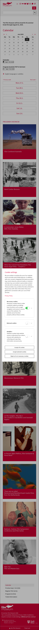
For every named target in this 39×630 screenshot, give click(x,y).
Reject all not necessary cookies (19, 356)
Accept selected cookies (19, 352)
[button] (31, 308)
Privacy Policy (9, 296)
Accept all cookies (19, 347)
